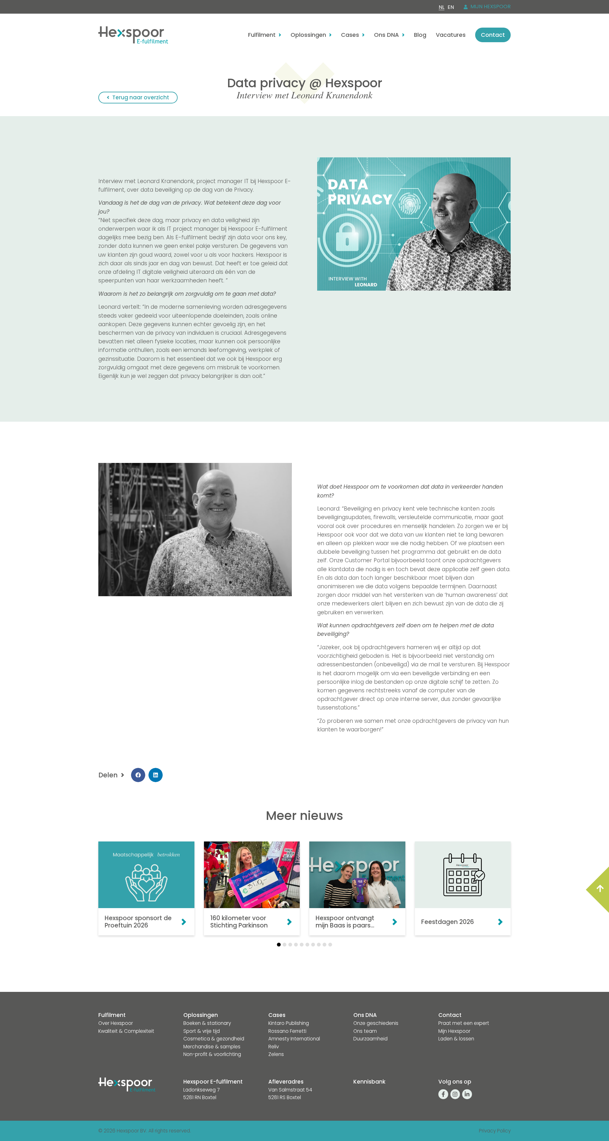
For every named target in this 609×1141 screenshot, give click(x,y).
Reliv (273, 1046)
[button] (138, 775)
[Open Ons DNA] (403, 34)
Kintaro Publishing (288, 1023)
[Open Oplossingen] (330, 34)
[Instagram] (455, 1094)
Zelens (276, 1054)
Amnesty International (294, 1038)
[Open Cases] (363, 34)
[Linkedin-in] (467, 1094)
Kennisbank (369, 1081)
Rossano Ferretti (287, 1031)
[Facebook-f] (443, 1094)
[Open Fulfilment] (280, 34)
